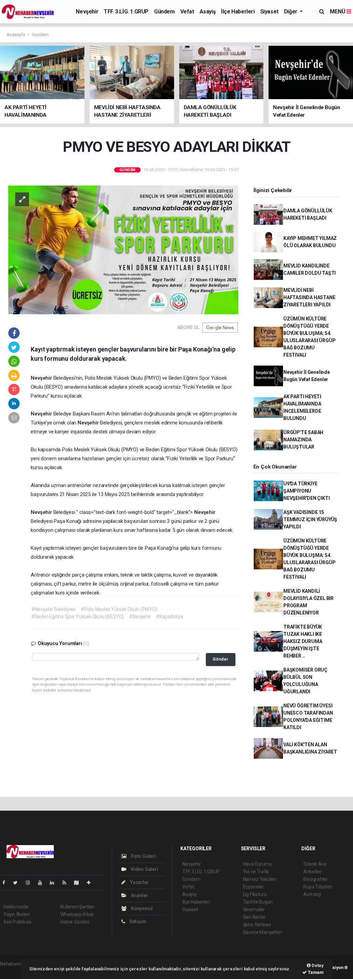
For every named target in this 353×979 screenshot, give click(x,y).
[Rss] (67, 882)
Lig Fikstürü (255, 894)
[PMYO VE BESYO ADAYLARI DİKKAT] (123, 249)
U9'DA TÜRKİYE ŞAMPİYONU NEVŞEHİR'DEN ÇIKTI (306, 491)
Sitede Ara (314, 864)
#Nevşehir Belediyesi (53, 609)
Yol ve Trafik (256, 871)
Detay (317, 965)
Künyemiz (141, 908)
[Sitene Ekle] (91, 882)
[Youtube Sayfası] (43, 882)
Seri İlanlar (254, 917)
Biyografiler (315, 879)
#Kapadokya (169, 616)
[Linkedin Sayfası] (55, 882)
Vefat (187, 11)
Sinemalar (254, 909)
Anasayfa (16, 34)
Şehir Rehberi (257, 924)
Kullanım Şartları (77, 906)
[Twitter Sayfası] (18, 882)
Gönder (220, 659)
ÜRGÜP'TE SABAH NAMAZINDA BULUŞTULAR (303, 440)
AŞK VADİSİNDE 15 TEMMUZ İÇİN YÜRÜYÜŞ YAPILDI (310, 519)
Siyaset (269, 11)
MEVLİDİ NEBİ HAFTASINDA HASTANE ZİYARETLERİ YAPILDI (309, 297)
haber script (12, 971)
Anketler (312, 871)
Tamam (315, 972)
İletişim (137, 921)
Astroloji (312, 894)
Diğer (291, 11)
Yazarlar (139, 882)
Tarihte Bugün (258, 902)
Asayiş (208, 11)
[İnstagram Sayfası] (31, 882)
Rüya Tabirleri (317, 886)
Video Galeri (144, 869)
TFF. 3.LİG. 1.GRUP (126, 11)
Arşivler (139, 895)
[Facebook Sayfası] (6, 882)
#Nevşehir (140, 616)
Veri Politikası (17, 922)
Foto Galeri (143, 856)
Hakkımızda (15, 906)
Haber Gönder (75, 922)
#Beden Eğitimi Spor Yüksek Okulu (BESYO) (77, 616)
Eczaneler (253, 886)
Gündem (164, 11)
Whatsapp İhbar (77, 914)
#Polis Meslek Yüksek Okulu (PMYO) (119, 609)
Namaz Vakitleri (259, 879)
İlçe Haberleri (237, 11)
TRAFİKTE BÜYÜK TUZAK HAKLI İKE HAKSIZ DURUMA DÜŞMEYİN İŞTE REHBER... (302, 641)
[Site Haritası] (79, 882)
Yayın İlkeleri (16, 914)
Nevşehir (87, 11)
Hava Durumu (257, 864)
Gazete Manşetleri (262, 932)
